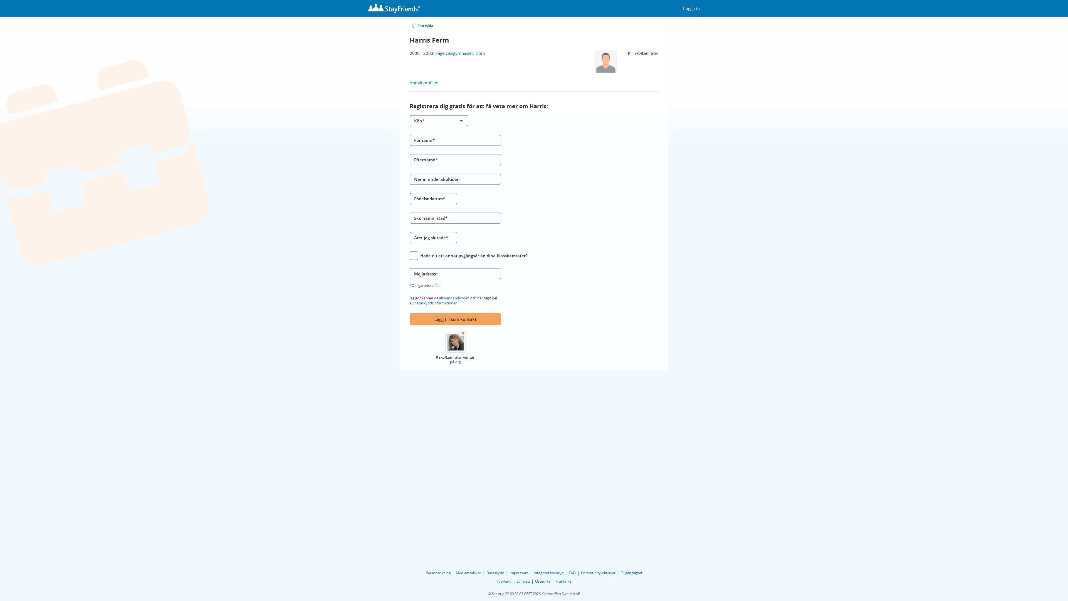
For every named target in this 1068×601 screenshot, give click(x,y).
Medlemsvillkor (468, 572)
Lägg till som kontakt (455, 319)
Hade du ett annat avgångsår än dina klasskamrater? (474, 255)
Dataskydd (495, 572)
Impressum (519, 572)
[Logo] (394, 8)
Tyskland (504, 581)
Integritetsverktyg (548, 572)
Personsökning (438, 572)
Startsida (425, 25)
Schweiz (523, 581)
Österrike (542, 581)
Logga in (691, 8)
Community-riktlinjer (598, 572)
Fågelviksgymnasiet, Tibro (460, 53)
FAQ (572, 572)
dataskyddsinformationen (436, 303)
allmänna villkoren (454, 297)
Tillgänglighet (631, 572)
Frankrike (563, 581)
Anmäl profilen (424, 82)
